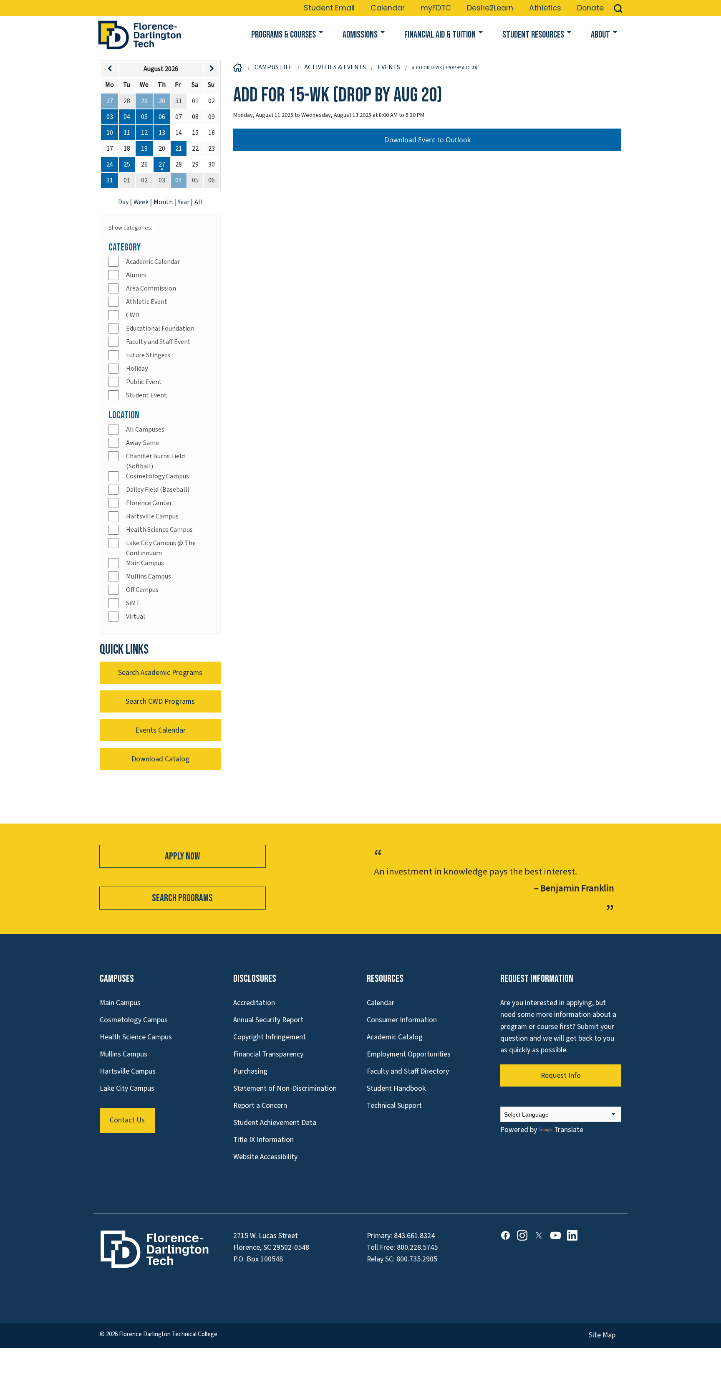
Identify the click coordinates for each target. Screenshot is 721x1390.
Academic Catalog (395, 1037)
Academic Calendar (153, 261)
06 (162, 116)
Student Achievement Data (274, 1122)
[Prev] (109, 68)
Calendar (388, 8)
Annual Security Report (268, 1020)
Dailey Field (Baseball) (157, 489)
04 (127, 116)
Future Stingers (148, 355)
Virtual (135, 616)
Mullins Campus (148, 576)
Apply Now (182, 856)
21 (178, 148)
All (198, 202)
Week (142, 202)
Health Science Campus (159, 529)
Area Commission (151, 288)
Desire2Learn (490, 8)
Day (124, 202)
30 (162, 101)
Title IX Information (263, 1140)
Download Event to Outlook (427, 139)
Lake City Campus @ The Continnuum (161, 548)
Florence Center (149, 503)
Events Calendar (160, 730)
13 (162, 132)
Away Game (142, 442)
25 (127, 164)
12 (144, 132)
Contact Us (127, 1120)
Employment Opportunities (409, 1054)
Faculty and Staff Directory (408, 1071)
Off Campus (142, 589)
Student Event (146, 395)
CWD (132, 315)
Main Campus (145, 563)
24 (109, 164)
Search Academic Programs (160, 672)
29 (144, 101)
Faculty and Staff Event (158, 341)
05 (144, 116)
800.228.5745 (417, 1247)
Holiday (137, 368)
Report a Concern (260, 1105)
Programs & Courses (283, 34)
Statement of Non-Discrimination (285, 1088)
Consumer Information (402, 1020)
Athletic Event (146, 301)
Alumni (136, 275)
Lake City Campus (127, 1088)
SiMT (133, 603)
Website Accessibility (265, 1157)
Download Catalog (160, 759)
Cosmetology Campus (157, 476)
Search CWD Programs (160, 701)
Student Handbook (396, 1088)
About (600, 34)
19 (144, 148)
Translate (568, 1130)
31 (109, 180)
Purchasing (250, 1071)
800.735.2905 (416, 1259)
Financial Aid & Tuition (440, 34)
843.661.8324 (414, 1236)
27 (109, 101)
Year (184, 202)
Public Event (144, 382)
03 (109, 116)
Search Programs (182, 898)
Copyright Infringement (269, 1037)
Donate (590, 8)
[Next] (211, 68)
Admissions (360, 34)
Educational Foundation (160, 328)
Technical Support (394, 1105)
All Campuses (145, 429)
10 (109, 132)
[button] (618, 8)
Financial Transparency (268, 1054)
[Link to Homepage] (139, 35)
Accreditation (254, 1003)
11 (127, 132)
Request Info (561, 1075)
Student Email (329, 8)
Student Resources (533, 34)
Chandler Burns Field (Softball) (155, 461)
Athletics (545, 8)
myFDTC (436, 8)
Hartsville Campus (152, 516)
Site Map (602, 1335)
